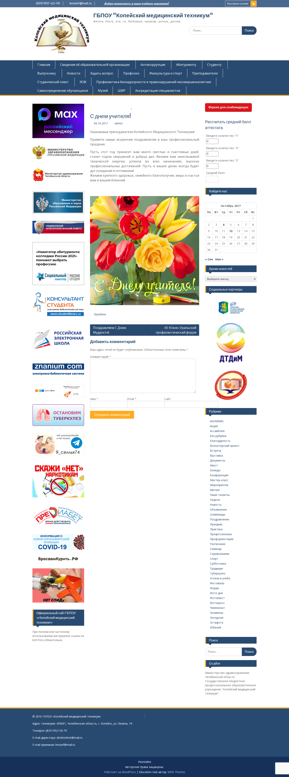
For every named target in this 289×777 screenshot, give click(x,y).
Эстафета (216, 622)
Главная (44, 64)
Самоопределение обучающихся (62, 90)
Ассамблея (217, 431)
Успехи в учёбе (220, 578)
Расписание (217, 544)
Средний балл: (215, 173)
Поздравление (219, 519)
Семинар (216, 549)
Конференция (219, 475)
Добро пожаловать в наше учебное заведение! (136, 3)
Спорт (214, 559)
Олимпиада (217, 514)
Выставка (216, 455)
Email (131, 399)
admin (118, 123)
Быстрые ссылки (237, 3)
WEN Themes (176, 772)
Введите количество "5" (222, 136)
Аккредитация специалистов (157, 90)
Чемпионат (217, 608)
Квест (214, 465)
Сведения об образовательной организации (95, 64)
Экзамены (216, 613)
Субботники (218, 563)
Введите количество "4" (222, 148)
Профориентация (221, 539)
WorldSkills (217, 421)
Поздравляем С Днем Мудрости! (109, 330)
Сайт (167, 399)
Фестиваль (217, 583)
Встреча (215, 450)
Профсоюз (131, 73)
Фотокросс (217, 603)
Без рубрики (218, 436)
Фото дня (216, 593)
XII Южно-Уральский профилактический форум (176, 330)
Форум (214, 588)
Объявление (218, 509)
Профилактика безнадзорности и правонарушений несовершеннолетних (153, 82)
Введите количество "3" (222, 160)
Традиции (216, 568)
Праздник (100, 314)
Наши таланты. (220, 495)
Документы (217, 460)
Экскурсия (216, 617)
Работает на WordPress (120, 772)
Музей (103, 90)
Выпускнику (46, 73)
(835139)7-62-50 (48, 3)
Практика (216, 529)
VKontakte (144, 762)
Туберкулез (217, 573)
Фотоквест (217, 598)
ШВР (121, 90)
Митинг (215, 490)
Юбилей (215, 627)
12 (230, 231)
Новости (73, 73)
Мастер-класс (219, 480)
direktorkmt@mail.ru (69, 737)
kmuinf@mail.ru (81, 3)
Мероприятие (219, 485)
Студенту (214, 64)
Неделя (215, 500)
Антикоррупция (153, 64)
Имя (94, 399)
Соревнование (219, 554)
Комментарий (100, 357)
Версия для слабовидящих (228, 107)
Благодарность (220, 441)
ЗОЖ (83, 82)
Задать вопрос (101, 73)
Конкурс (215, 470)
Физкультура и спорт (165, 73)
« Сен (209, 259)
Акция (214, 426)
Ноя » (219, 259)
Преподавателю (205, 73)
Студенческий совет (53, 82)
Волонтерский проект (224, 446)
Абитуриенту (186, 64)
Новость (216, 504)
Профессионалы (221, 534)
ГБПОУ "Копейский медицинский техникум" (153, 15)
